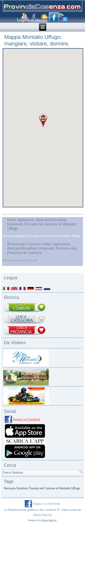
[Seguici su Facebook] (54, 17)
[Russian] (47, 288)
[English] (14, 288)
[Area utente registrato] (22, 17)
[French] (22, 288)
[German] (30, 288)
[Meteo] (42, 18)
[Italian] (6, 288)
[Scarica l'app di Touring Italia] (63, 17)
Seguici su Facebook (26, 419)
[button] (43, 120)
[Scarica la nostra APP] (25, 458)
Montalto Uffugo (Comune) (20, 260)
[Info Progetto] (31, 18)
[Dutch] (39, 288)
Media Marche (42, 515)
